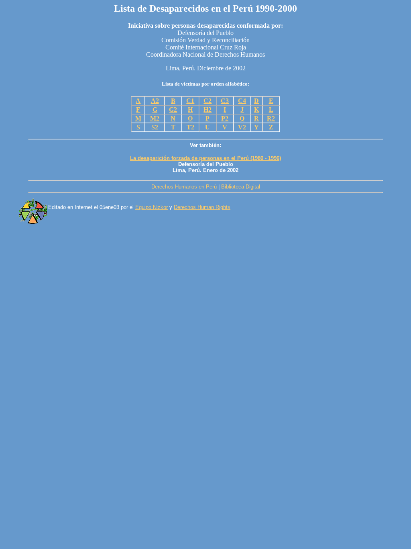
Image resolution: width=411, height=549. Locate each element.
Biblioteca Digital (240, 187)
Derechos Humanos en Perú (184, 187)
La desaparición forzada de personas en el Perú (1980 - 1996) (205, 158)
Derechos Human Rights (202, 207)
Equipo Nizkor (151, 207)
